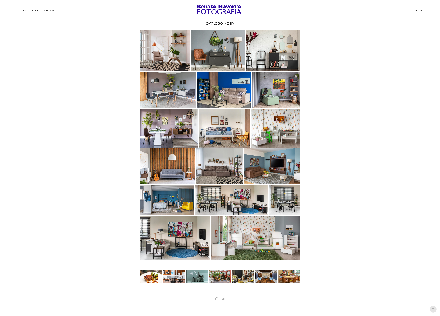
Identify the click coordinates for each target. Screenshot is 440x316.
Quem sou (48, 10)
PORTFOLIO (23, 10)
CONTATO (35, 10)
